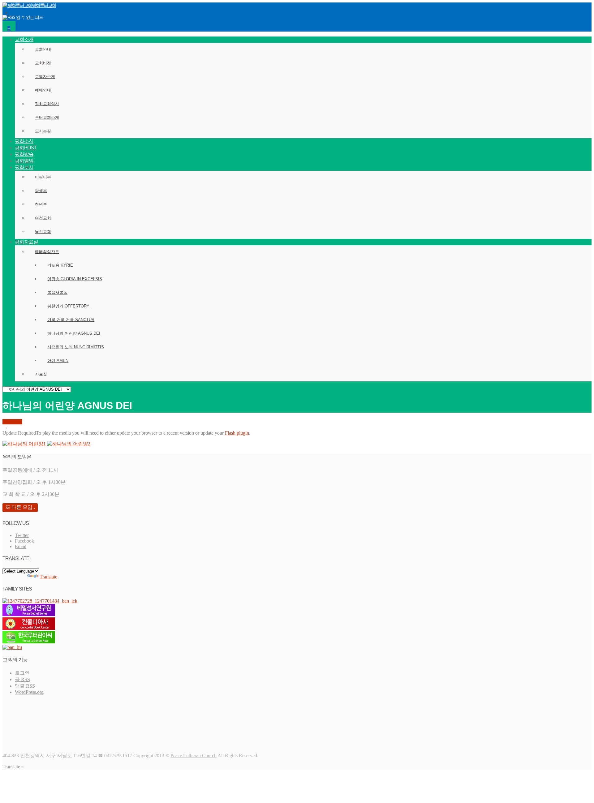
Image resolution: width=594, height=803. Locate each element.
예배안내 (43, 90)
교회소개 (24, 39)
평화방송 (24, 154)
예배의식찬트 (47, 251)
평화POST (26, 147)
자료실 (41, 374)
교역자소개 (45, 76)
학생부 (41, 190)
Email (20, 546)
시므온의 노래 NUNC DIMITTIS (75, 347)
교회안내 (43, 49)
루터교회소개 (47, 117)
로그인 (22, 673)
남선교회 (43, 231)
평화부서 (24, 167)
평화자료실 (26, 241)
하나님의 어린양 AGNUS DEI (73, 333)
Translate (48, 576)
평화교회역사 (47, 103)
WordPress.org (29, 692)
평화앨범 (24, 160)
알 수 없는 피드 (29, 17)
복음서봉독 (57, 292)
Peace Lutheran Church (193, 755)
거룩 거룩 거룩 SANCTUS (70, 319)
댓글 (25, 686)
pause (16, 421)
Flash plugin (237, 433)
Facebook (24, 540)
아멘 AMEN (57, 360)
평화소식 (24, 141)
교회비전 (43, 63)
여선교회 (43, 218)
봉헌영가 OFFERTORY (68, 306)
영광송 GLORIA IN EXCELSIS (74, 279)
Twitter (22, 535)
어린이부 (43, 177)
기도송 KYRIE (60, 265)
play (6, 421)
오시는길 (43, 131)
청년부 (41, 204)
